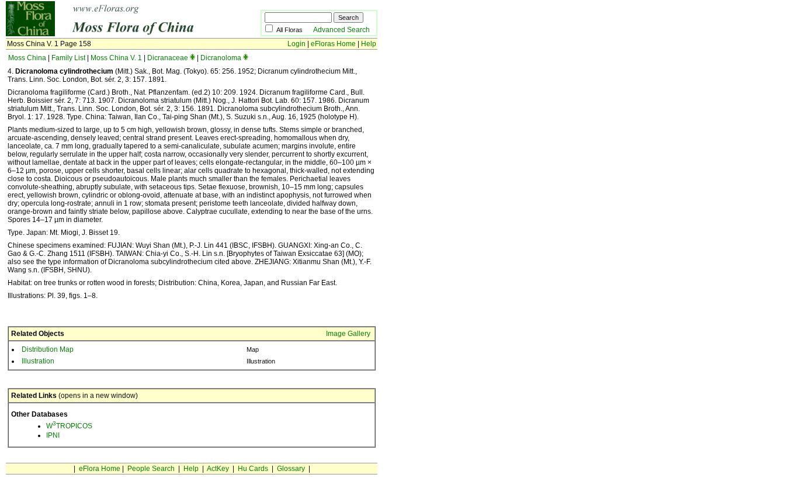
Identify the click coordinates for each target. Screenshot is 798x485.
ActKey (218, 469)
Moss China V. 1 (116, 58)
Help (368, 44)
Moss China (27, 58)
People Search (151, 469)
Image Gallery (348, 334)
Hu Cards (253, 469)
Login (296, 44)
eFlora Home (99, 469)
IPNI (53, 435)
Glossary (291, 469)
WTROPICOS (69, 426)
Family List (68, 58)
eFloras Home (333, 44)
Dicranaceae (167, 58)
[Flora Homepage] (115, 34)
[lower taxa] (192, 58)
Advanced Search (341, 30)
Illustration (38, 361)
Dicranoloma (220, 58)
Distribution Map (48, 349)
